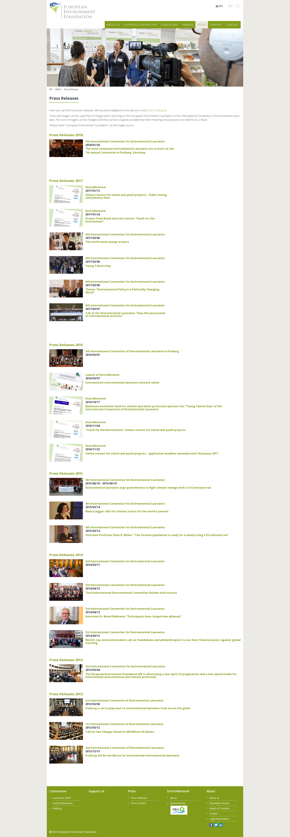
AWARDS (187, 25)
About (173, 798)
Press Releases (139, 798)
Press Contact (138, 803)
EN (220, 6)
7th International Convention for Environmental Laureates (125, 141)
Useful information (62, 803)
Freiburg (56, 808)
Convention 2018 (61, 798)
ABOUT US (113, 25)
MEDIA (201, 25)
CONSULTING (169, 25)
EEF (50, 89)
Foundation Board (219, 803)
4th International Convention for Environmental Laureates (125, 480)
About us (214, 798)
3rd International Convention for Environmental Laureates (125, 561)
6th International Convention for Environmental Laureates (125, 234)
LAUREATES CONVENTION (140, 25)
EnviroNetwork (95, 187)
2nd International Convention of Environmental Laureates (124, 748)
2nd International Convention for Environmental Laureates (125, 666)
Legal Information (219, 818)
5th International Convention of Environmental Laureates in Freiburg (132, 351)
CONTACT (232, 25)
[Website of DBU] (177, 809)
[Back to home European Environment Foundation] (72, 10)
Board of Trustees (219, 808)
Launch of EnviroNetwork (102, 375)
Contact (213, 813)
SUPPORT (216, 25)
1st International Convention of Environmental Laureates (124, 700)
